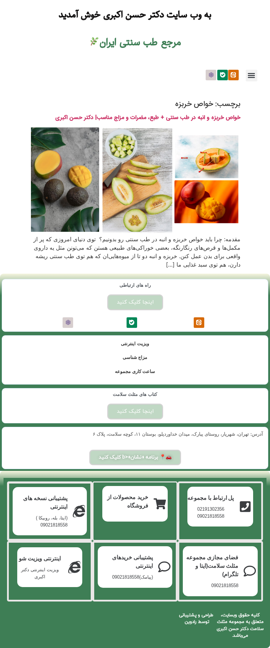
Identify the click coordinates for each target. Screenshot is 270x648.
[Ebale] (222, 75)
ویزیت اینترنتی (135, 343)
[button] (251, 75)
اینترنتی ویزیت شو (40, 558)
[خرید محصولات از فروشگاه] (160, 504)
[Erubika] (211, 75)
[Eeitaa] (233, 75)
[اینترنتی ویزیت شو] (74, 567)
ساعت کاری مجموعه (135, 371)
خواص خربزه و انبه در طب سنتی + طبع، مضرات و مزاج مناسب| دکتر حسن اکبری (147, 117)
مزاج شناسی (135, 357)
